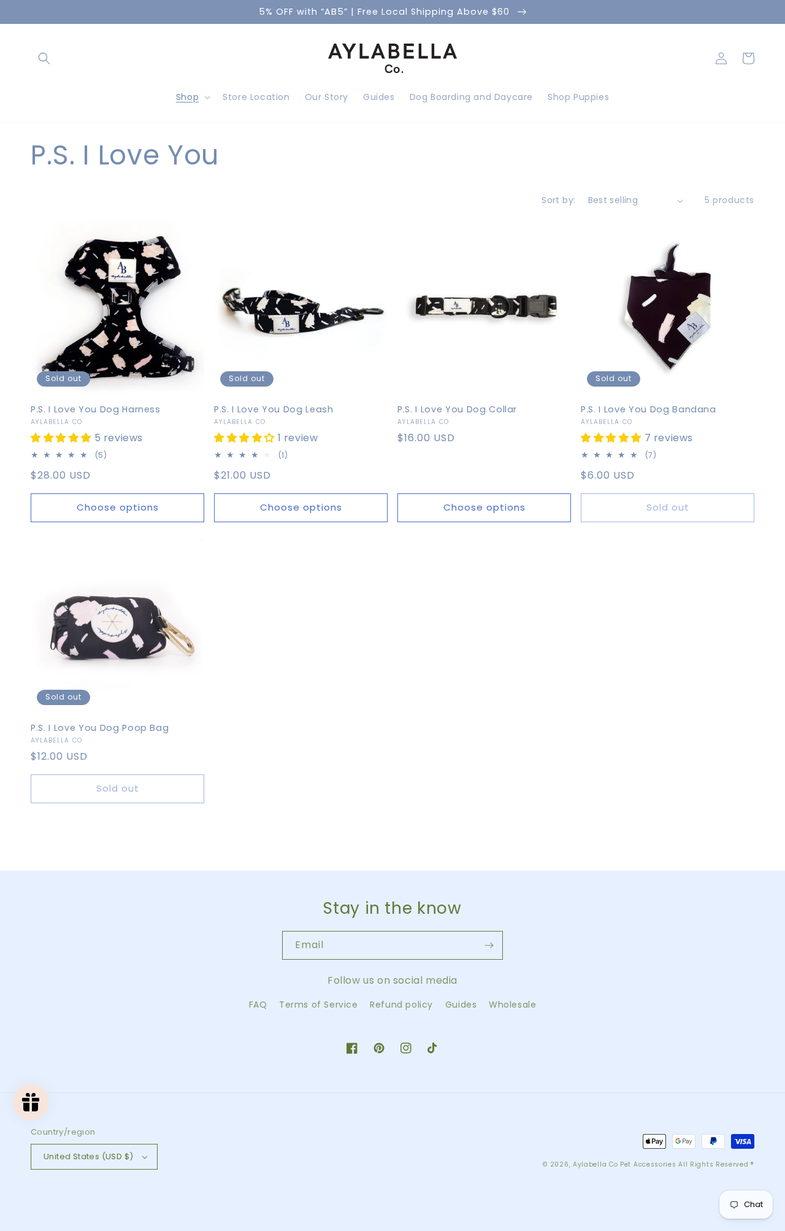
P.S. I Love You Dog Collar (457, 409)
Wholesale (512, 1004)
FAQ (258, 1004)
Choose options (118, 507)
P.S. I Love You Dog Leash (274, 409)
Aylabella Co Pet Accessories (624, 1164)
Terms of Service (318, 1004)
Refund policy (401, 1004)
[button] (44, 58)
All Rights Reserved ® (716, 1164)
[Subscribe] (488, 945)
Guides (461, 1004)
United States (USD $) (88, 1156)
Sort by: (558, 200)
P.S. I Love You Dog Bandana (648, 409)
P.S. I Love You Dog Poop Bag (100, 727)
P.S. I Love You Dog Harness (96, 409)
